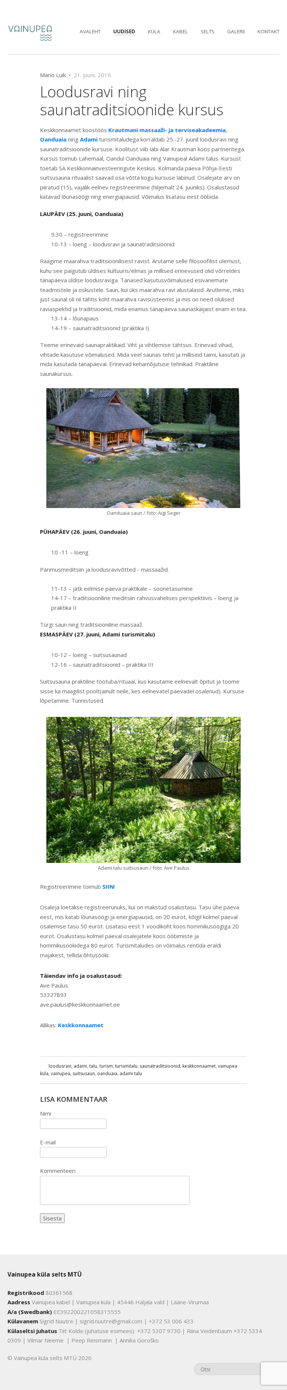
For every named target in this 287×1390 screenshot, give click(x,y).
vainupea (60, 1073)
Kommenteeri (57, 1170)
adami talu (131, 1073)
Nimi (45, 1113)
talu (93, 1066)
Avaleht (90, 31)
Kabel (180, 31)
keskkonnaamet (199, 1066)
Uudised (124, 31)
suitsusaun (83, 1073)
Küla (154, 31)
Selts (208, 31)
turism (106, 1066)
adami (80, 1066)
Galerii (236, 31)
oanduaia (107, 1073)
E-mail (48, 1142)
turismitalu (126, 1066)
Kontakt (268, 31)
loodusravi (60, 1066)
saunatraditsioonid (160, 1066)
